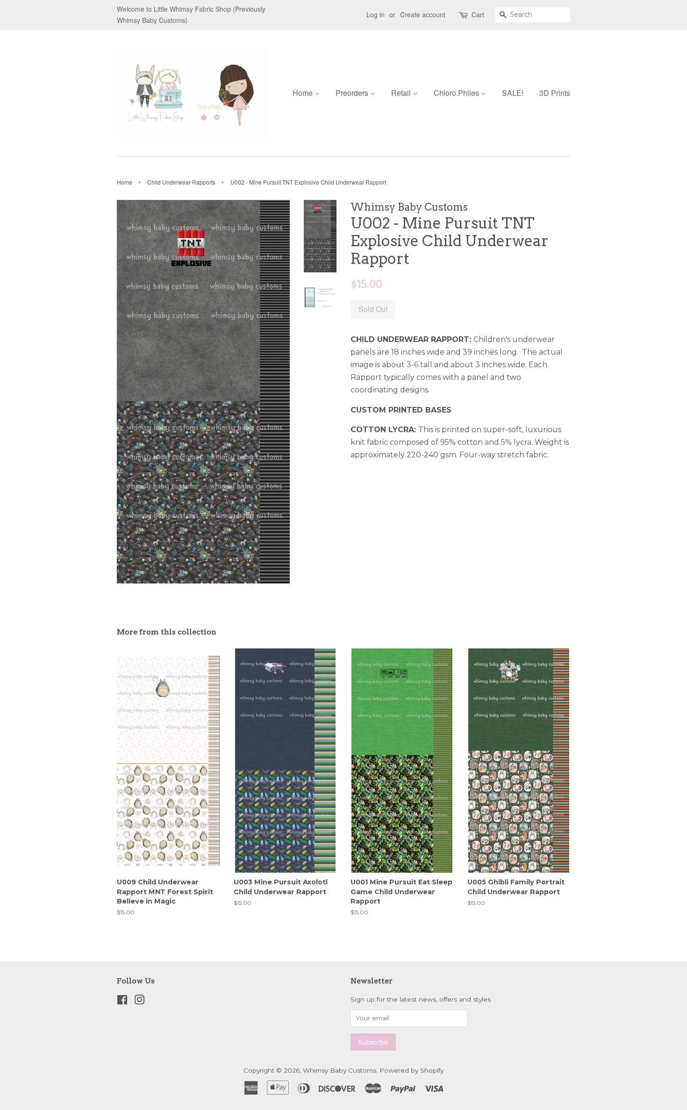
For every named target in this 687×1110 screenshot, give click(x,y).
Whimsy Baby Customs (339, 1070)
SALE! (512, 92)
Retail (402, 92)
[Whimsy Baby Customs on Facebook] (122, 1001)
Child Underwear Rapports (181, 182)
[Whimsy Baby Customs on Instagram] (139, 1001)
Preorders (353, 92)
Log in (375, 14)
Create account (422, 14)
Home (304, 92)
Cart (478, 14)
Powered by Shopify (411, 1070)
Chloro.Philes (457, 92)
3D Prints (554, 92)
